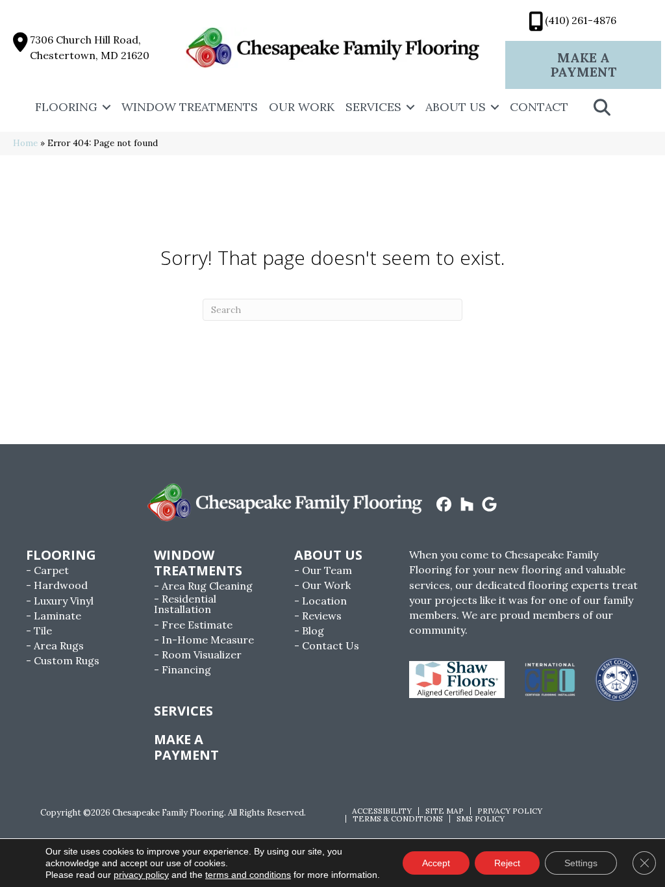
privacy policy (141, 874)
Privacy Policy (509, 811)
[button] (106, 107)
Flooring (66, 106)
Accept (436, 863)
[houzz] (467, 505)
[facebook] (444, 505)
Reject (507, 863)
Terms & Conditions (398, 819)
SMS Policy (481, 819)
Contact (539, 106)
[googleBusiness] (490, 505)
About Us (455, 106)
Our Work (301, 106)
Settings (580, 863)
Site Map (444, 811)
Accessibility (382, 811)
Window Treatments (189, 106)
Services (373, 106)
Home (25, 143)
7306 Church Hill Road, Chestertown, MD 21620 (89, 47)
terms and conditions (248, 874)
